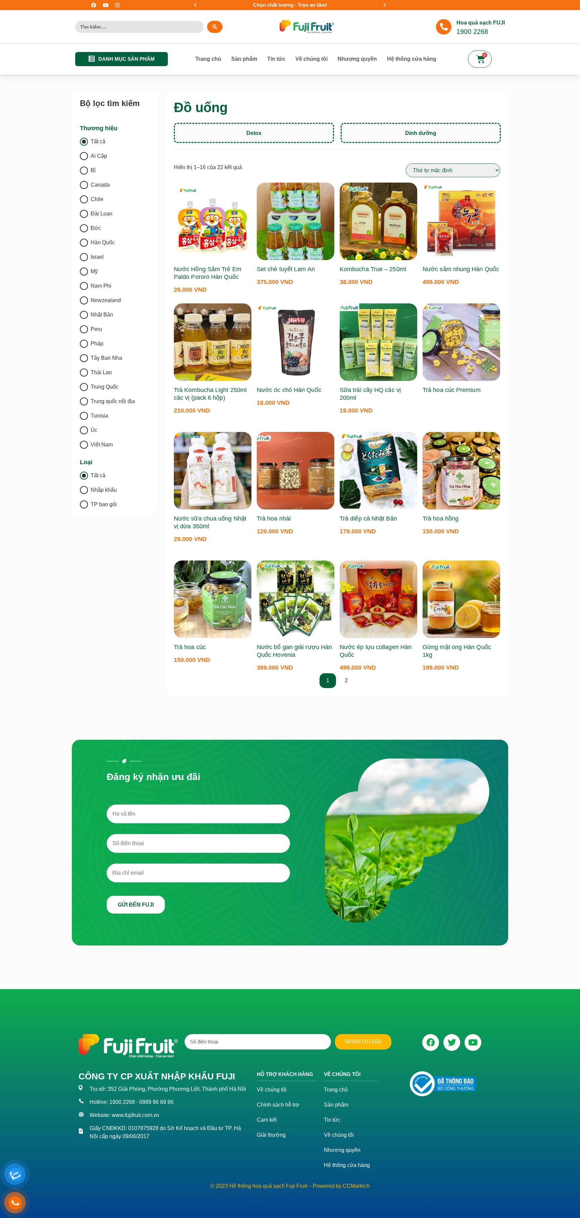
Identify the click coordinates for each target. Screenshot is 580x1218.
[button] (195, 5)
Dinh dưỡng (420, 133)
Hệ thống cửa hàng (411, 59)
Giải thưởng (271, 1135)
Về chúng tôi (311, 59)
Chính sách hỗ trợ (278, 1105)
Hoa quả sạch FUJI (480, 23)
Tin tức (276, 59)
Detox (253, 133)
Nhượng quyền (357, 59)
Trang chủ (208, 59)
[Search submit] (215, 27)
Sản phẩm (244, 59)
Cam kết (267, 1120)
